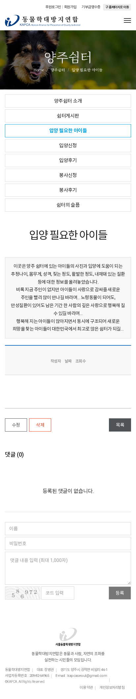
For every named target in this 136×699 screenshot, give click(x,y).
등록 (120, 593)
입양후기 (68, 160)
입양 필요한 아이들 (68, 131)
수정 (16, 425)
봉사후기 (68, 190)
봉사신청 (68, 175)
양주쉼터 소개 (68, 101)
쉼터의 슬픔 (68, 205)
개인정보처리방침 (111, 687)
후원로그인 (53, 7)
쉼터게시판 (68, 116)
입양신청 (68, 146)
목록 (120, 425)
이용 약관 (86, 687)
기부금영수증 (91, 7)
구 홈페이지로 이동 (117, 7)
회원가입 (70, 7)
